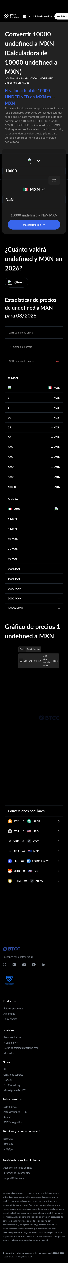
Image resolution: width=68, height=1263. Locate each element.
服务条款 (8, 1143)
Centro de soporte (13, 1074)
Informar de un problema (17, 1172)
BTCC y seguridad (12, 1122)
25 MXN (13, 548)
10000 (12, 487)
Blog (5, 1069)
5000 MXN (14, 598)
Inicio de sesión (42, 16)
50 (9, 437)
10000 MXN (15, 608)
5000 (11, 477)
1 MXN (12, 519)
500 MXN (14, 578)
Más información (32, 224)
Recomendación (12, 1037)
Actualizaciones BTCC (15, 1111)
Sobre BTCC (10, 1106)
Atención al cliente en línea (17, 1167)
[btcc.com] (11, 16)
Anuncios (8, 1117)
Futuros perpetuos (13, 1008)
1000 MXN (14, 588)
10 (9, 417)
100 (10, 447)
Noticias (7, 1079)
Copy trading (10, 1018)
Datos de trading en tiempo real (20, 1047)
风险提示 (8, 1149)
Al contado (9, 1013)
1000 (11, 467)
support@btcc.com (13, 1178)
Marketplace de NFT (14, 1090)
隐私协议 (8, 1138)
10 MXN (13, 538)
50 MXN (13, 558)
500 (10, 457)
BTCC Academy (11, 1085)
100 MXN (14, 568)
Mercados (8, 1053)
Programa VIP (10, 1042)
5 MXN (12, 528)
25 (9, 427)
